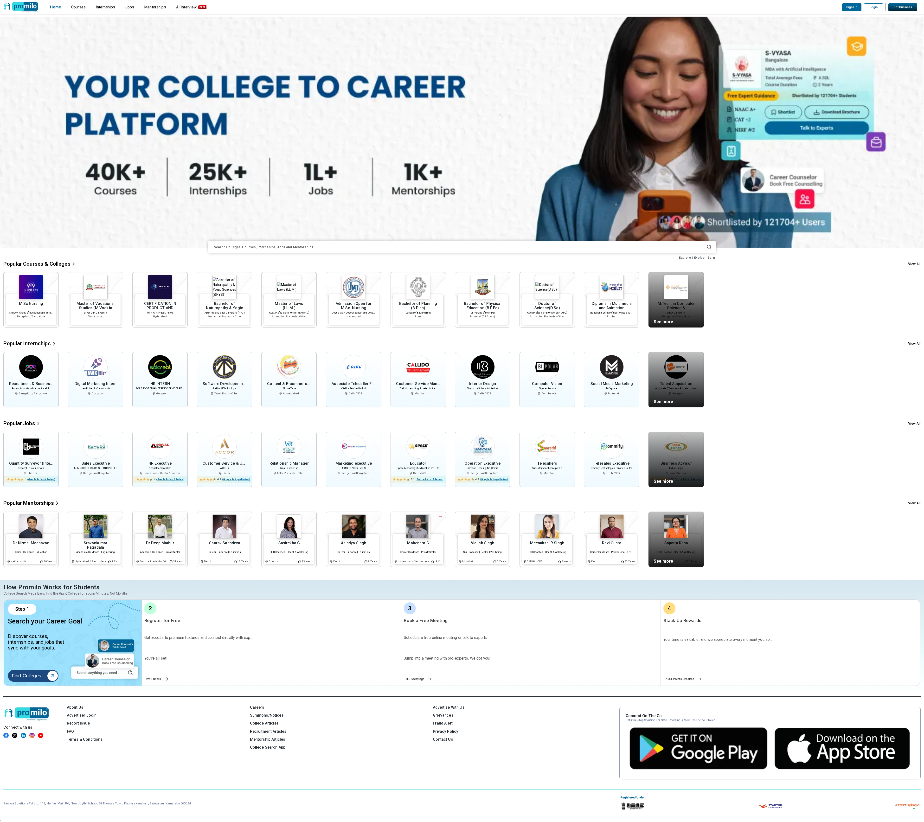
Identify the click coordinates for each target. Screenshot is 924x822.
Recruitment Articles (268, 731)
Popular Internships (27, 343)
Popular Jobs (19, 423)
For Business (903, 7)
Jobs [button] (129, 7)
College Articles (264, 723)
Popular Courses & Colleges (37, 264)
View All (914, 264)
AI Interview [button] (186, 7)
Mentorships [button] (155, 7)
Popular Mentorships (28, 503)
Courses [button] (78, 7)
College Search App (268, 747)
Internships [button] (105, 7)
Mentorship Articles (267, 739)
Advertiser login (81, 715)
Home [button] (55, 7)
